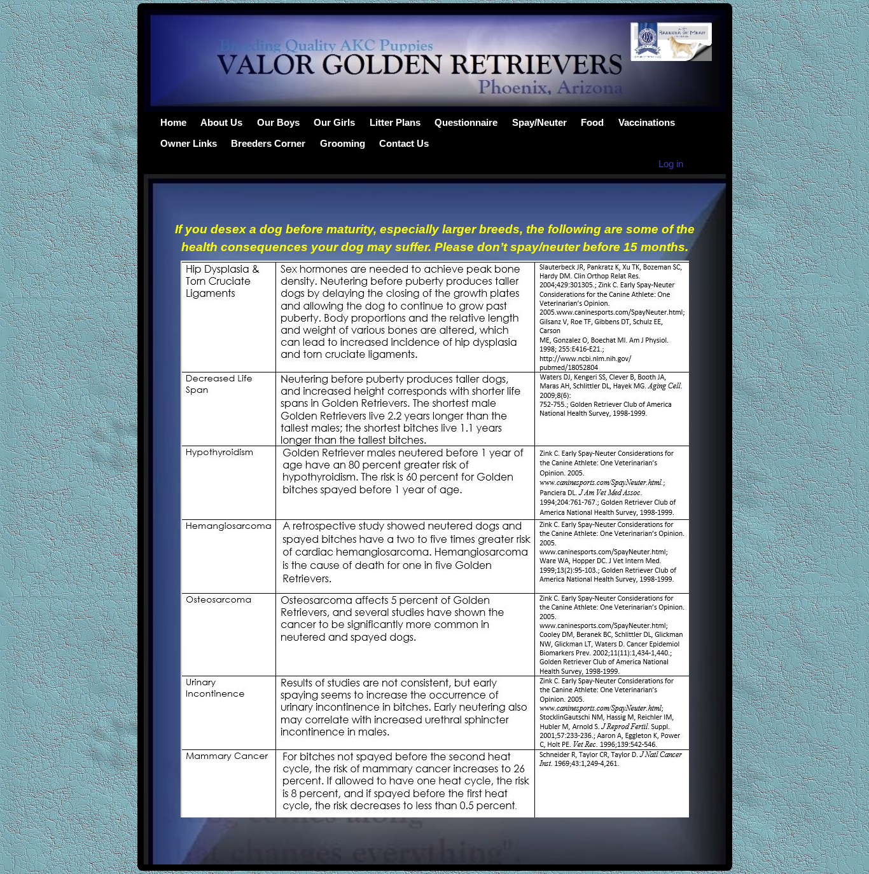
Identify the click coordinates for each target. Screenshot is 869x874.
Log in (670, 163)
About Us (221, 122)
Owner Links (188, 143)
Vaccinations (646, 122)
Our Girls (334, 122)
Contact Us (404, 143)
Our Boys (278, 122)
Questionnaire (465, 122)
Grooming (342, 143)
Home (173, 122)
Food (592, 122)
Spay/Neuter (539, 122)
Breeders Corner (268, 143)
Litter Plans (395, 122)
